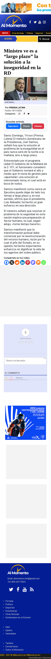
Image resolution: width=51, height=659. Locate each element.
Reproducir (13, 126)
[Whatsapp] (43, 262)
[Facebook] (6, 262)
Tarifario (9, 643)
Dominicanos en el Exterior (18, 617)
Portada (9, 601)
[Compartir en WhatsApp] (18, 113)
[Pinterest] (27, 262)
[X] (11, 262)
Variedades (10, 633)
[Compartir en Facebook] (23, 113)
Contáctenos (11, 646)
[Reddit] (17, 262)
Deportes (39, 33)
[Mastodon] (33, 262)
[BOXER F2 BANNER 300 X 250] (25, 422)
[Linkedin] (22, 262)
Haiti (7, 627)
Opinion (8, 630)
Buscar (46, 39)
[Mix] (38, 262)
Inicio (5, 33)
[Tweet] (27, 113)
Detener (38, 126)
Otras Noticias (18, 33)
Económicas (11, 611)
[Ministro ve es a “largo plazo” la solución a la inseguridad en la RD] (25, 88)
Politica (9, 604)
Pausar (26, 126)
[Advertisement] (25, 290)
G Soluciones (46, 658)
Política (30, 33)
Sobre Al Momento (14, 649)
